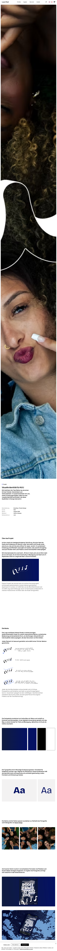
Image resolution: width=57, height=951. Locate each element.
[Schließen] (56, 944)
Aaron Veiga (18, 823)
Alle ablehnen (15, 944)
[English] (49, 2)
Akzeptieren (25, 944)
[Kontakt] (46, 2)
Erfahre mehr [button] (7, 944)
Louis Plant (5, 2)
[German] (52, 2)
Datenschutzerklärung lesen (26, 949)
